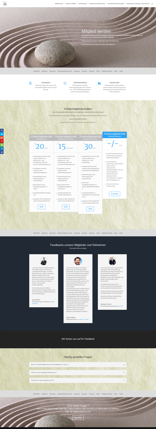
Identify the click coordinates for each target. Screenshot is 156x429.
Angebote (44, 71)
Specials (84, 71)
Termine (91, 71)
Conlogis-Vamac (83, 319)
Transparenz (45, 83)
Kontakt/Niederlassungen (116, 3)
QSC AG (121, 306)
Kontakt (114, 194)
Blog (115, 71)
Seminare (77, 71)
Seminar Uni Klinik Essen (97, 3)
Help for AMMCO (71, 3)
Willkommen (59, 3)
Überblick (36, 71)
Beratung (52, 71)
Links (121, 71)
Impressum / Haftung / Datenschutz (138, 3)
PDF (41, 207)
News (98, 71)
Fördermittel (83, 3)
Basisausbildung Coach (64, 71)
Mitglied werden (107, 71)
